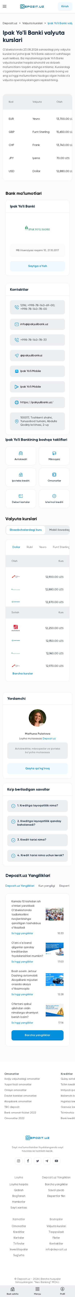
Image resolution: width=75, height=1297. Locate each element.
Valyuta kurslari (32, 23)
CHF (11, 145)
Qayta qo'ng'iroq (37, 768)
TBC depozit (11, 1107)
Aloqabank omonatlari (17, 1101)
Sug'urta (18, 1255)
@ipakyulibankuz (31, 355)
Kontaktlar (56, 1243)
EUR (11, 119)
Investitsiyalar (19, 1249)
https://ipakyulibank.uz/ (36, 402)
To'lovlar (18, 1243)
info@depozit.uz (56, 1249)
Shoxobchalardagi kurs (26, 530)
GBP (12, 132)
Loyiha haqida (19, 1184)
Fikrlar (56, 1237)
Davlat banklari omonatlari (20, 1096)
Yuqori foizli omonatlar (17, 1084)
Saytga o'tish (37, 266)
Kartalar (19, 1237)
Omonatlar (19, 1226)
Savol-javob (56, 1190)
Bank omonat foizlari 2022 (20, 1112)
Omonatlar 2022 (14, 1118)
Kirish (65, 6)
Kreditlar (18, 1232)
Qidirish (18, 1190)
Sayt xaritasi (19, 1207)
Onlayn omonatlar (15, 1090)
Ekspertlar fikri (56, 1196)
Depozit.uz (10, 23)
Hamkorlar (18, 1202)
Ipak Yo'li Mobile (30, 371)
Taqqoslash (56, 1232)
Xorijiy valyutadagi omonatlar (22, 1079)
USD (11, 171)
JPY (11, 158)
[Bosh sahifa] (32, 6)
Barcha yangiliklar (37, 1035)
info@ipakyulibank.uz (34, 324)
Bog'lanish (18, 1196)
